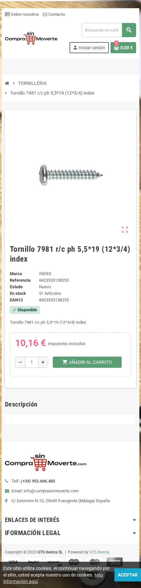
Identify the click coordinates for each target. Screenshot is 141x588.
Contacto (56, 14)
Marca (16, 273)
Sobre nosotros (24, 14)
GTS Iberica (100, 552)
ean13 (16, 299)
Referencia (20, 280)
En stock (18, 293)
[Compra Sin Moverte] (31, 37)
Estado (16, 286)
